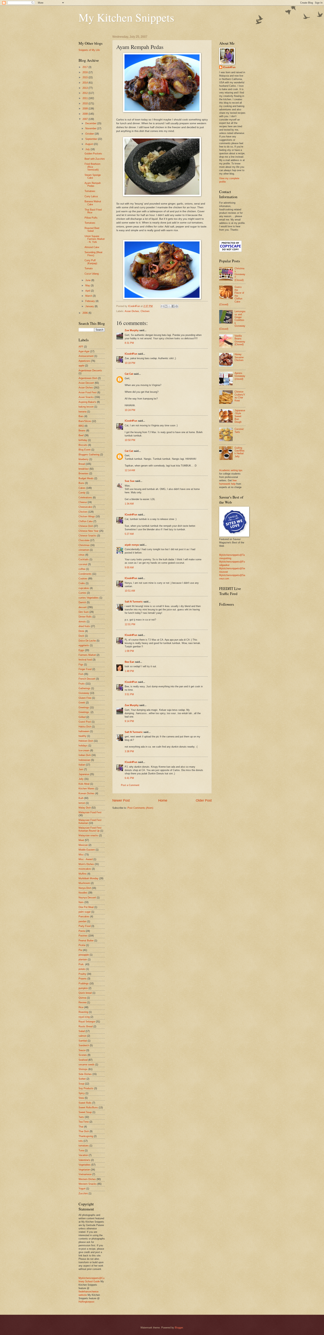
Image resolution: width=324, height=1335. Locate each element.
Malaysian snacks (88, 835)
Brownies (83, 473)
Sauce (82, 1050)
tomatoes (84, 1145)
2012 (85, 93)
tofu (81, 1140)
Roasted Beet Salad (92, 229)
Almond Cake (92, 247)
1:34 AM (129, 503)
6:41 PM (129, 778)
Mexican (83, 845)
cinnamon (84, 549)
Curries (82, 592)
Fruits (82, 683)
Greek (82, 702)
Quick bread (85, 992)
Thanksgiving (86, 1136)
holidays (83, 745)
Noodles (83, 892)
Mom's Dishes (86, 864)
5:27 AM (129, 533)
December (91, 123)
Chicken (145, 311)
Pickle (82, 945)
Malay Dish (85, 807)
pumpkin (83, 988)
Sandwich (84, 1045)
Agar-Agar (84, 351)
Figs (81, 664)
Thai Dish (84, 1131)
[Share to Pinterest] (176, 306)
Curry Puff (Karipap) (91, 262)
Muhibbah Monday (88, 878)
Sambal (83, 1040)
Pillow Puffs (91, 217)
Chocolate (84, 540)
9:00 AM (129, 567)
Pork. (81, 964)
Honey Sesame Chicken (239, 357)
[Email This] (162, 306)
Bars (81, 416)
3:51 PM (129, 694)
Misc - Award (86, 859)
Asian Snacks (86, 397)
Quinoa (82, 997)
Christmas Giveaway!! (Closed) (240, 274)
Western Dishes (87, 1179)
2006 (85, 312)
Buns (81, 483)
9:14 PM (129, 721)
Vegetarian (84, 1169)
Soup (81, 1083)
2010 (85, 103)
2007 (85, 119)
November (91, 128)
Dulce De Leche (87, 640)
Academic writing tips (230, 470)
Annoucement (86, 356)
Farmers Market (87, 655)
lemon (82, 803)
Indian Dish (85, 755)
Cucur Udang (92, 273)
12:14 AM (130, 470)
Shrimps (83, 1069)
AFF (81, 346)
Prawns (83, 978)
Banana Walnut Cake (93, 203)
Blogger (179, 1327)
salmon (82, 1035)
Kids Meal (84, 783)
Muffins (83, 873)
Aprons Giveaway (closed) (240, 376)
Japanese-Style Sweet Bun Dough (240, 416)
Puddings (84, 983)
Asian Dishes (132, 311)
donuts (82, 621)
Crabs (82, 583)
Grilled (82, 717)
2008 (85, 113)
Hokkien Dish (86, 740)
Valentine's (84, 1160)
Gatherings (84, 688)
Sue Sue (129, 481)
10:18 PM (130, 363)
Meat (81, 840)
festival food (85, 659)
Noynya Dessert (87, 897)
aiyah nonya (132, 544)
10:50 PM (130, 440)
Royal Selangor (87, 1021)
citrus (82, 554)
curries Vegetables (89, 597)
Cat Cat (129, 373)
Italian (82, 764)
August (89, 144)
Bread (82, 464)
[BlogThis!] (166, 306)
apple (81, 365)
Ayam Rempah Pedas (93, 184)
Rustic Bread (86, 1026)
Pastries (83, 935)
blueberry (83, 459)
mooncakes (85, 868)
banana (82, 411)
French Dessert (87, 678)
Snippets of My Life (89, 50)
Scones (83, 1055)
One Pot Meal (86, 907)
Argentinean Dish (88, 378)
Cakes (82, 488)
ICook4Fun (131, 353)
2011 (85, 98)
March (89, 295)
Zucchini (83, 1193)
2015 (85, 77)
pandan (82, 921)
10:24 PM (130, 410)
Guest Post (85, 721)
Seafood (83, 1059)
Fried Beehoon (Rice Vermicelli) (92, 166)
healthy (82, 736)
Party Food (85, 926)
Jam (81, 769)
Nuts (81, 902)
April (88, 290)
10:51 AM (130, 590)
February (90, 301)
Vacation (83, 1155)
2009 (85, 108)
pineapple (84, 954)
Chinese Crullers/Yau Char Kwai (240, 396)
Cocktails (84, 559)
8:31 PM (129, 342)
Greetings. (84, 712)
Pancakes (84, 916)
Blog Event (85, 449)
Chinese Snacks (87, 535)
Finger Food (85, 669)
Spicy (82, 1093)
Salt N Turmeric (134, 601)
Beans (82, 430)
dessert (83, 607)
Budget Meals (86, 478)
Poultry (82, 973)
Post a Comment (130, 785)
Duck (81, 635)
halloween (84, 731)
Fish (81, 674)
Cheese (83, 502)
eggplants (84, 645)
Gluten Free (85, 697)
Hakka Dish (85, 726)
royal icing (84, 1016)
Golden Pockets (93, 153)
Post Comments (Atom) (140, 807)
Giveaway (84, 693)
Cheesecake (85, 506)
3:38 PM (129, 751)
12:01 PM (130, 624)
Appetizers (84, 361)
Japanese (84, 774)
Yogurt (82, 1188)
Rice (81, 1007)
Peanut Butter (86, 940)
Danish (82, 602)
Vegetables (85, 1164)
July (88, 149)
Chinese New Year (88, 530)
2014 (85, 82)
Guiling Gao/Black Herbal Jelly (240, 452)
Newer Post (121, 800)
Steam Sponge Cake (93, 176)
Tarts (81, 1117)
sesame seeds (86, 1064)
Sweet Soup (85, 1112)
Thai (81, 1126)
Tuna (81, 1150)
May (88, 285)
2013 (85, 87)
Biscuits (83, 445)
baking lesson (86, 406)
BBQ (81, 425)
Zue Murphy (132, 330)
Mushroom (84, 883)
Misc (81, 854)
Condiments (85, 573)
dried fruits (84, 626)
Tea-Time (84, 1121)
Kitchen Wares (86, 788)
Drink (81, 631)
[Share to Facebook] (173, 306)
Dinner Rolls (85, 616)
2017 (85, 67)
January (90, 306)
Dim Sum (84, 612)
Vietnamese (85, 1174)
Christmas (84, 545)
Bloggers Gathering (89, 454)
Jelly (81, 779)
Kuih (81, 798)
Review (82, 1002)
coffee (82, 569)
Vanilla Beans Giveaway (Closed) (240, 340)
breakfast (84, 468)
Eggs (81, 650)
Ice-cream (84, 750)
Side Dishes (85, 1074)
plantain (83, 959)
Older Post (204, 800)
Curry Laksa (91, 196)
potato (82, 969)
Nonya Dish (85, 888)
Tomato (89, 268)
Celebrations (85, 497)
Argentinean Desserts (90, 370)
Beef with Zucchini (95, 158)
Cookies (83, 578)
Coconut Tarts (239, 430)
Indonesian (84, 760)
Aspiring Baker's (87, 402)
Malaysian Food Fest (90, 812)
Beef (81, 435)
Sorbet (82, 1078)
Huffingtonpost (86, 1301)
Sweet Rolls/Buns (88, 1107)
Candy (82, 492)
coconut (83, 564)
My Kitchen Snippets (126, 17)
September (91, 139)
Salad (82, 1031)
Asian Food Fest (88, 392)
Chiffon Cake (86, 521)
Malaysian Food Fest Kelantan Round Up (90, 829)
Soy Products (86, 1088)
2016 (85, 72)
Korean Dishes (86, 793)
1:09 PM (129, 651)
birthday (83, 440)
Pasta (82, 931)
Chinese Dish (86, 526)
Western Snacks (88, 1183)
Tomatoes (90, 191)
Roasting (83, 1012)
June (88, 280)
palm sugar (85, 911)
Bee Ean (129, 661)
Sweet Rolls (85, 1102)
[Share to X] (169, 306)
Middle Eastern (87, 849)
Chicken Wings (87, 516)
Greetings (84, 707)
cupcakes (84, 588)
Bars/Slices (85, 421)
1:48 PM (129, 671)
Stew (81, 1098)
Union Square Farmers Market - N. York (95, 239)
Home (162, 800)
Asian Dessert (86, 382)
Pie (80, 950)
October (90, 133)
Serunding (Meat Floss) (93, 253)
